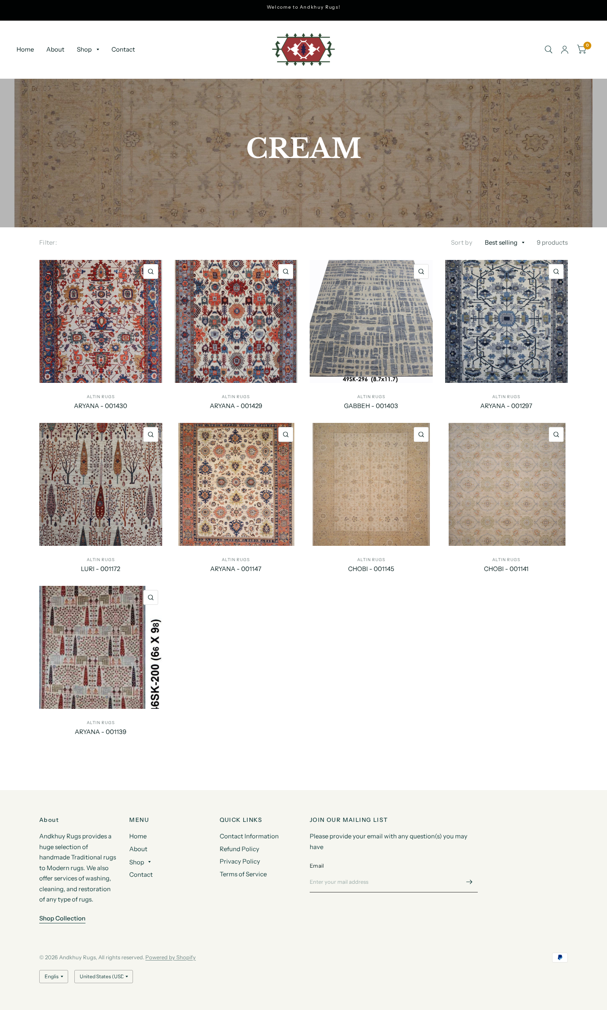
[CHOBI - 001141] (506, 484)
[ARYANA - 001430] (100, 321)
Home (25, 49)
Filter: (48, 242)
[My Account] (565, 49)
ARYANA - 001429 (236, 406)
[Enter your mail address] (469, 881)
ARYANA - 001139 (100, 732)
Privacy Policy (240, 861)
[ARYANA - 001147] (236, 484)
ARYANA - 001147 (235, 569)
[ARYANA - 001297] (506, 321)
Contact (123, 49)
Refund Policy (239, 849)
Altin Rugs (101, 396)
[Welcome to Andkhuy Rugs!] (304, 7)
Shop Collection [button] (62, 918)
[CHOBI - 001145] (371, 484)
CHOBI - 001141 (506, 569)
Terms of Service (243, 874)
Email (317, 865)
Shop (84, 49)
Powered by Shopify (170, 957)
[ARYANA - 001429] (236, 321)
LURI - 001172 (100, 569)
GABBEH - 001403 (371, 406)
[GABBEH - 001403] (371, 321)
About (55, 49)
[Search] (549, 49)
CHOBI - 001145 (371, 569)
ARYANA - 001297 (506, 406)
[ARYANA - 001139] (100, 647)
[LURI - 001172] (100, 484)
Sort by (461, 242)
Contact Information (249, 836)
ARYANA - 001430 (100, 406)
